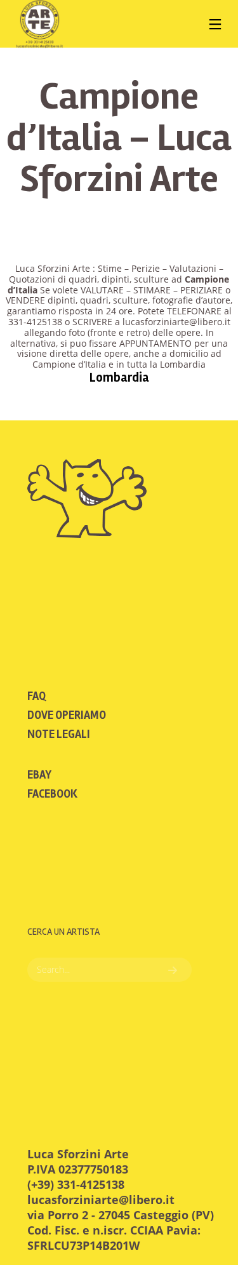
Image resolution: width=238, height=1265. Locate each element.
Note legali (58, 734)
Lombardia (119, 377)
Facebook (52, 794)
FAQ (36, 696)
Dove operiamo (66, 715)
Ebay (39, 775)
